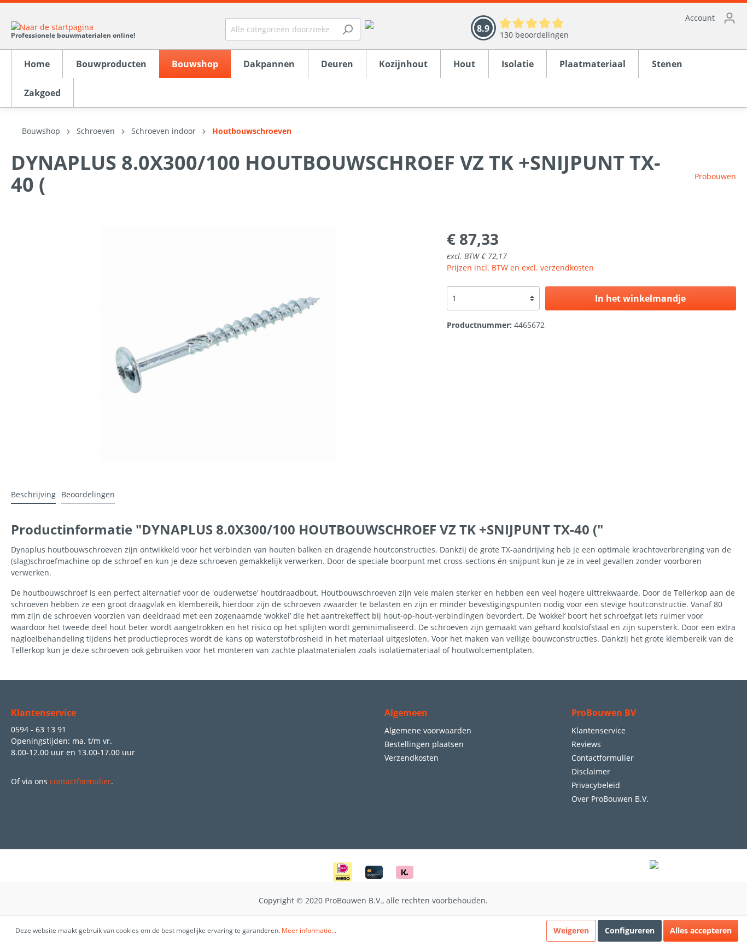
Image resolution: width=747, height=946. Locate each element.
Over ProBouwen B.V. (610, 799)
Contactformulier (602, 758)
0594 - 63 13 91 (38, 729)
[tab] (33, 494)
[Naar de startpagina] (73, 26)
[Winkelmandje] (663, 35)
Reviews (586, 744)
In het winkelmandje (640, 298)
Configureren (630, 930)
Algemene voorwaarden (427, 730)
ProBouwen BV (603, 713)
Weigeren (571, 930)
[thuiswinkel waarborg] (369, 24)
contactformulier (80, 781)
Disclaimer (590, 771)
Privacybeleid (595, 785)
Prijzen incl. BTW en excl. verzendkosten (520, 267)
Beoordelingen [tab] (88, 494)
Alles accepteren (701, 930)
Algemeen (406, 713)
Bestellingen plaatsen (424, 744)
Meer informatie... (309, 930)
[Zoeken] (347, 29)
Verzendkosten (411, 758)
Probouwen (715, 176)
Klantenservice (598, 730)
